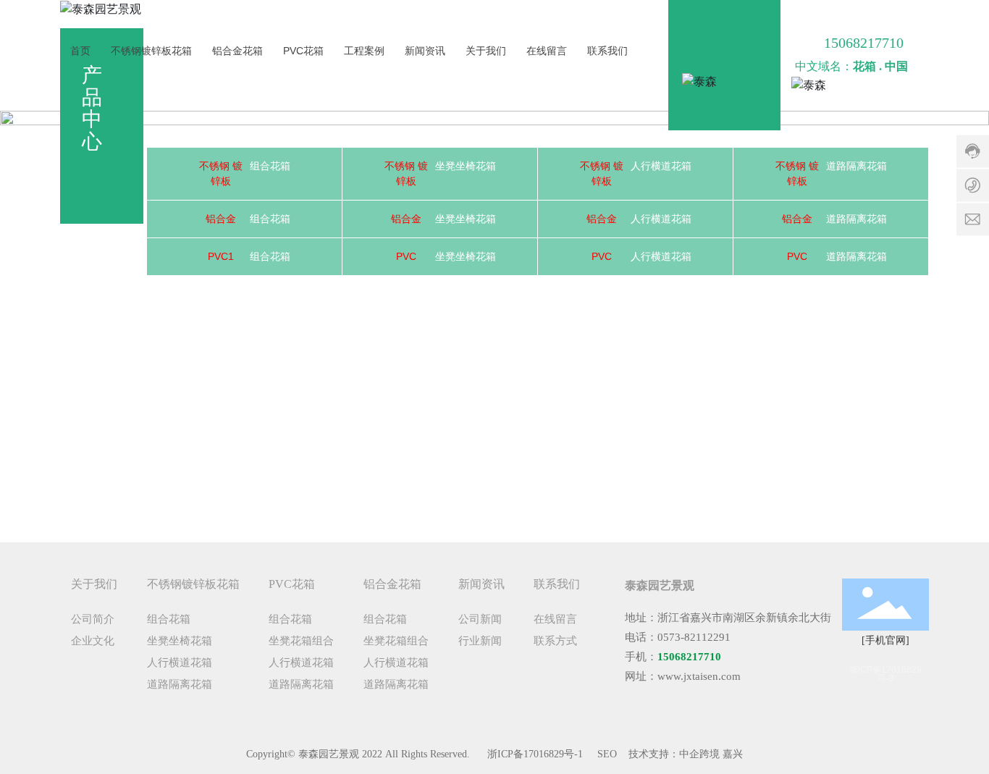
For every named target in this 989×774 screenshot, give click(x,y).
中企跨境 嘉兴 (711, 754)
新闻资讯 (425, 50)
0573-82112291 (694, 637)
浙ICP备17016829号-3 (885, 674)
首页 (80, 50)
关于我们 (486, 50)
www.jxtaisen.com (699, 676)
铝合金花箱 (237, 50)
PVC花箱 (303, 50)
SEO (607, 754)
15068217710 (864, 43)
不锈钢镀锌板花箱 (151, 50)
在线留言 (546, 50)
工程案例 (364, 50)
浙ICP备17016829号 (530, 754)
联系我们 (607, 50)
